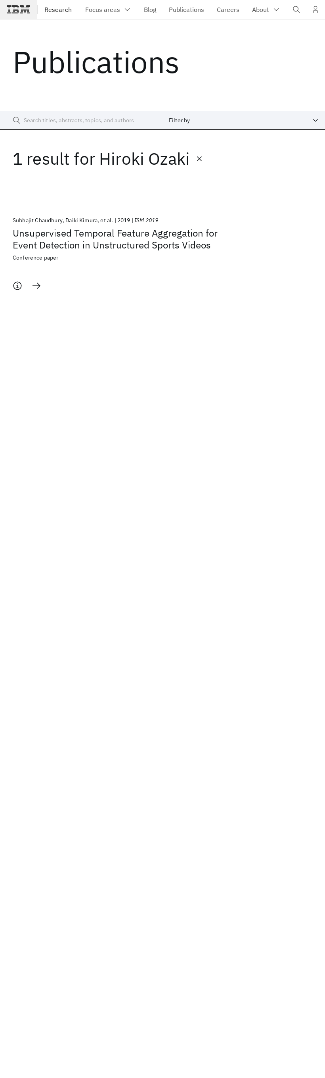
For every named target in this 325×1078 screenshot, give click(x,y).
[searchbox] (81, 120)
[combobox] (243, 120)
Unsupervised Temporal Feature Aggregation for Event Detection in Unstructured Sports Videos (115, 239)
